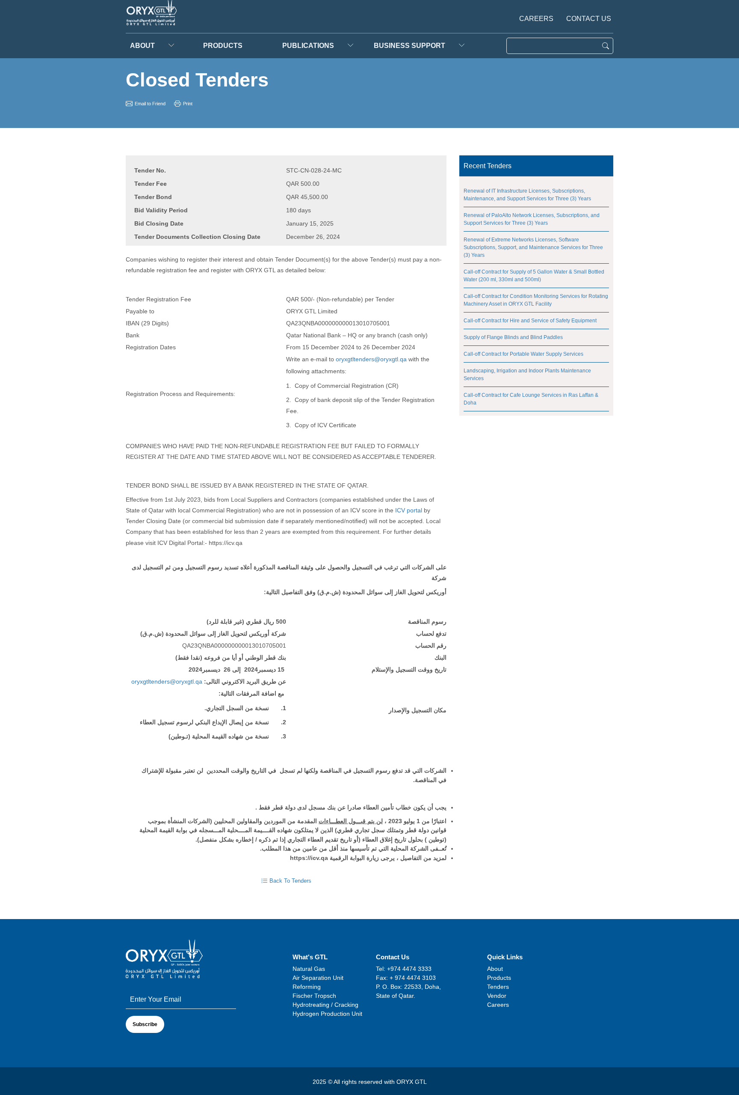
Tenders (498, 986)
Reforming (307, 986)
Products (499, 977)
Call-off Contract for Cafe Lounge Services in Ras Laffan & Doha (531, 399)
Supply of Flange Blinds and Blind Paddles (513, 337)
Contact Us (588, 18)
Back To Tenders (290, 881)
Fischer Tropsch (314, 995)
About (142, 45)
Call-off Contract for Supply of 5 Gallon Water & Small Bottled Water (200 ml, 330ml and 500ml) (534, 276)
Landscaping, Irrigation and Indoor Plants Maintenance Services (527, 374)
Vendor (496, 995)
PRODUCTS (222, 45)
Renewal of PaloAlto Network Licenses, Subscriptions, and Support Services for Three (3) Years (532, 219)
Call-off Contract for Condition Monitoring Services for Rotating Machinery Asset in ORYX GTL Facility (536, 300)
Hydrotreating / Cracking (325, 1004)
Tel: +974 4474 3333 (404, 968)
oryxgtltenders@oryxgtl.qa (371, 359)
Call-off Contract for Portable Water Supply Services (523, 354)
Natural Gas (309, 968)
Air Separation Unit (318, 977)
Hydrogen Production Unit (327, 1013)
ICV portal (408, 510)
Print (187, 103)
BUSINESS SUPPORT (409, 45)
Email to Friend (150, 103)
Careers (536, 18)
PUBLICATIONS (308, 45)
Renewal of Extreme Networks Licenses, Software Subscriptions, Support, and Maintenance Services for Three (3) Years (533, 247)
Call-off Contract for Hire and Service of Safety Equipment (530, 321)
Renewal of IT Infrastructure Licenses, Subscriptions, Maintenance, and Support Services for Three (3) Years (527, 195)
